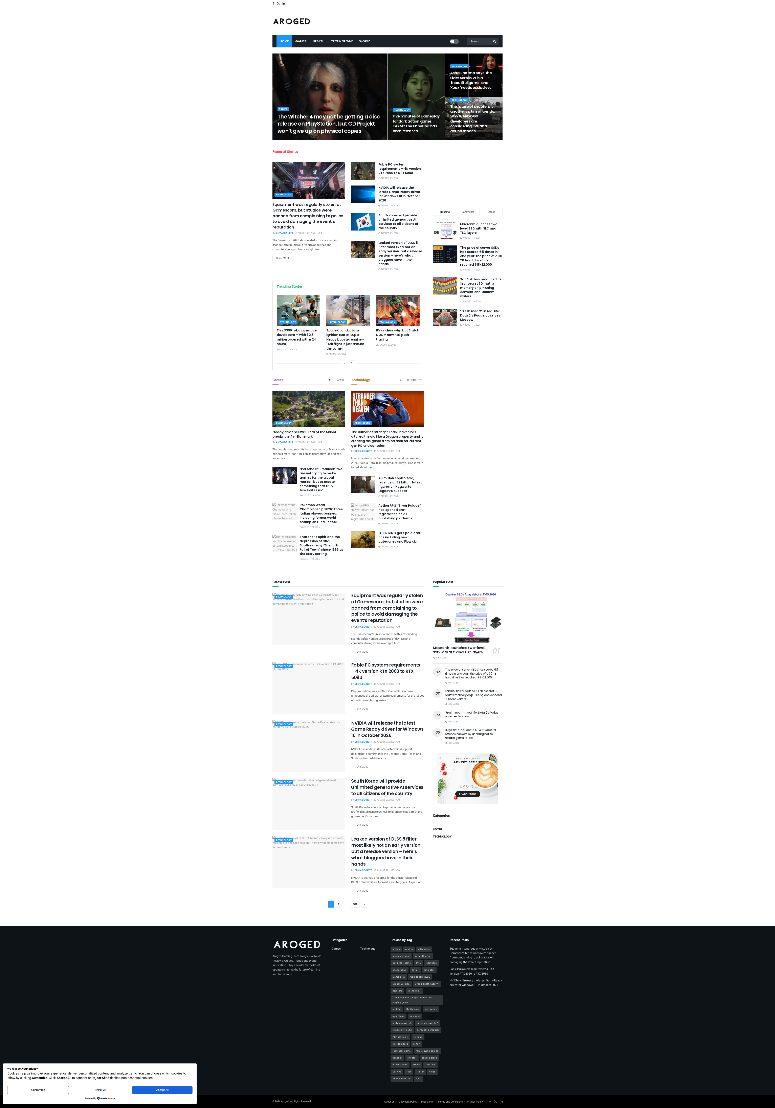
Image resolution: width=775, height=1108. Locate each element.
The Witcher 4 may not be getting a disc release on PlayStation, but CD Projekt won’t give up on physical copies (329, 123)
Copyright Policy (408, 1102)
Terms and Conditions (450, 1102)
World (365, 41)
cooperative (399, 970)
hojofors (397, 991)
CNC (418, 963)
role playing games (427, 1051)
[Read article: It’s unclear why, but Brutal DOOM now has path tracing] (398, 310)
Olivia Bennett (289, 138)
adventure (424, 949)
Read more (284, 258)
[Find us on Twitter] (278, 3)
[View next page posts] (352, 363)
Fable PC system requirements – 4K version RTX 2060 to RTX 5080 (399, 168)
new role (415, 1016)
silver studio (400, 1064)
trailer (420, 1071)
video (432, 1071)
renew (416, 1044)
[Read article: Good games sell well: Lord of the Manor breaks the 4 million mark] (308, 409)
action (396, 949)
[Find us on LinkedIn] (284, 3)
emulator (429, 970)
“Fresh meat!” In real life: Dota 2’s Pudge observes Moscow (480, 315)
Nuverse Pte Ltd (402, 1030)
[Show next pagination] (364, 904)
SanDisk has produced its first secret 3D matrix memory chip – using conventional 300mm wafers (481, 287)
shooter (412, 1058)
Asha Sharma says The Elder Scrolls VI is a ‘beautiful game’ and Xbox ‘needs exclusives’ (471, 80)
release (418, 1037)
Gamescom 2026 (420, 977)
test (408, 1071)
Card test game (402, 963)
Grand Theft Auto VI (427, 984)
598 (355, 904)
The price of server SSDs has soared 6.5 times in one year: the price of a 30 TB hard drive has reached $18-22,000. (481, 256)
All (331, 380)
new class (398, 1016)
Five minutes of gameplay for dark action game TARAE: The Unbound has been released (416, 123)
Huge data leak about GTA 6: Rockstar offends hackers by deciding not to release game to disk (470, 734)
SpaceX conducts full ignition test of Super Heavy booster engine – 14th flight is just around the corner (345, 339)
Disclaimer (427, 1102)
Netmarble (431, 1009)
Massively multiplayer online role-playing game (413, 1000)
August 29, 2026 (311, 138)
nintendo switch (402, 1023)
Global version (401, 984)
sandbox (397, 1058)
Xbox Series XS (402, 1078)
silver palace (429, 1058)
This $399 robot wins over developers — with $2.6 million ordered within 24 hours (297, 337)
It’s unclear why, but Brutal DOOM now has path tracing (397, 335)
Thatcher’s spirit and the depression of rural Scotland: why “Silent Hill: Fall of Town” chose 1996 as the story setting (322, 545)
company (431, 963)
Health (319, 41)
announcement (401, 956)
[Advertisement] (468, 173)
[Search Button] (495, 41)
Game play (399, 977)
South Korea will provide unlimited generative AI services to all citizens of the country (398, 221)
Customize (38, 1090)
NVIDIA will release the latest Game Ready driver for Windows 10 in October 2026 (399, 194)
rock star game (402, 1051)
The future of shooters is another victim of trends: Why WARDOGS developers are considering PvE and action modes (472, 118)
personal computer (428, 1030)
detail (415, 970)
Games (300, 41)
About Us (389, 1102)
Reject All (100, 1090)
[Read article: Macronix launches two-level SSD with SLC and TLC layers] (468, 618)
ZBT (418, 1078)
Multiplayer (412, 1009)
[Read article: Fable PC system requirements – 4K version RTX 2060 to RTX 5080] (363, 171)
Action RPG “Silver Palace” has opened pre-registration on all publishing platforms (399, 511)
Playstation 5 (400, 1037)
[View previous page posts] (345, 363)
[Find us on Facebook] (273, 3)
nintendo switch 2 (427, 1023)
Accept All (162, 1090)
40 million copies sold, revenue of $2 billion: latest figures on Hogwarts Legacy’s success (400, 484)
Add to (409, 949)
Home (284, 41)
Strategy (430, 1064)
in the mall (414, 991)
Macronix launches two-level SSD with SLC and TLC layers (479, 228)
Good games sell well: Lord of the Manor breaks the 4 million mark (304, 434)
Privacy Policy (475, 1102)
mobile (397, 1009)
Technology (342, 41)
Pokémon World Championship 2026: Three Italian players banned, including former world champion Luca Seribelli (321, 513)
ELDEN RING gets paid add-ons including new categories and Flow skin (400, 537)
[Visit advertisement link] (468, 779)
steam (416, 1064)
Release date (400, 1044)
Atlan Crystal (423, 956)
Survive (397, 1071)
